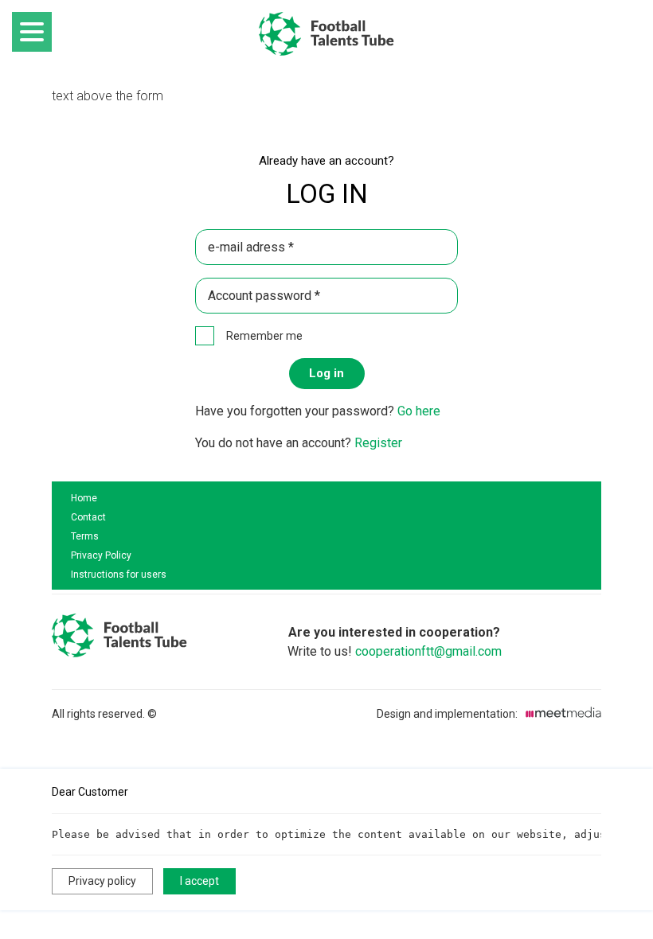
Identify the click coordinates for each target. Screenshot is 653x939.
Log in (326, 373)
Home (84, 498)
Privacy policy (102, 881)
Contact (88, 517)
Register (378, 442)
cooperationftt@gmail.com (428, 651)
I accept (199, 881)
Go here (418, 411)
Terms (85, 536)
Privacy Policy (101, 555)
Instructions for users (118, 574)
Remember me (264, 335)
